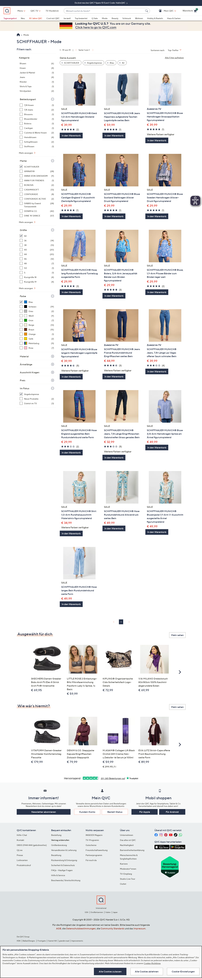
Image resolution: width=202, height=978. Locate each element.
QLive (19, 850)
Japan (115, 912)
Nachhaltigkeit (127, 845)
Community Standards (112, 928)
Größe (23, 230)
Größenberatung (59, 845)
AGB (58, 928)
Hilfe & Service (58, 875)
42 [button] (122, 63)
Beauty (115, 18)
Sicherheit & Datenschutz (63, 865)
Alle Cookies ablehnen (147, 971)
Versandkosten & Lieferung (63, 850)
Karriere (124, 863)
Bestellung (56, 835)
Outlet (123, 884)
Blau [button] (111, 63)
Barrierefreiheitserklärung (132, 850)
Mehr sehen (177, 635)
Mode (105, 18)
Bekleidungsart (28, 99)
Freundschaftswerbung (97, 850)
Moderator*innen (128, 868)
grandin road (64, 941)
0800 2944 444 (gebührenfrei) (32, 845)
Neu (23, 18)
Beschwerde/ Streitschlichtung (65, 880)
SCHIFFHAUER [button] (71, 63)
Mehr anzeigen (26, 153)
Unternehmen (126, 835)
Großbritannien (97, 912)
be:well (67, 18)
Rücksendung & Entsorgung (64, 860)
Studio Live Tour (127, 879)
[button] (164, 11)
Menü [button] (20, 10)
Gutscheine (91, 845)
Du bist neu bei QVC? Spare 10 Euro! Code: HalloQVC (100, 2)
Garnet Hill (52, 941)
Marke (23, 160)
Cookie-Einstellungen (183, 971)
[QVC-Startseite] (18, 35)
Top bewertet (81, 18)
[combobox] (104, 11)
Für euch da (91, 860)
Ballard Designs (29, 941)
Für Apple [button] (144, 811)
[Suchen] (147, 10)
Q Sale (95, 18)
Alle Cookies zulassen (110, 971)
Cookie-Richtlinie (152, 963)
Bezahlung (56, 855)
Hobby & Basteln (155, 18)
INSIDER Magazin (94, 835)
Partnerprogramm (94, 855)
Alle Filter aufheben (174, 57)
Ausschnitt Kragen (29, 372)
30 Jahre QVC (35, 18)
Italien (108, 912)
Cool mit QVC (53, 18)
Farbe (23, 296)
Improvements (77, 941)
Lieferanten (22, 860)
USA (86, 912)
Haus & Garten (174, 18)
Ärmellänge (26, 364)
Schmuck (126, 18)
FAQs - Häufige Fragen (62, 870)
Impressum (140, 928)
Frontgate (42, 941)
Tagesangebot (10, 18)
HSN (19, 941)
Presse (20, 855)
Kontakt (20, 840)
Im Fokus (24, 388)
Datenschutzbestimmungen (81, 928)
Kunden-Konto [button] (87, 811)
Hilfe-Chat (22, 835)
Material (24, 356)
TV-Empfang (126, 874)
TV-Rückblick (52, 10)
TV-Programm (92, 840)
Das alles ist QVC (128, 840)
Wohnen (139, 18)
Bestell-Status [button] (114, 811)
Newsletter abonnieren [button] (43, 811)
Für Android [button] (172, 811)
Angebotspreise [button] (94, 63)
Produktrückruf (24, 865)
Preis (22, 380)
